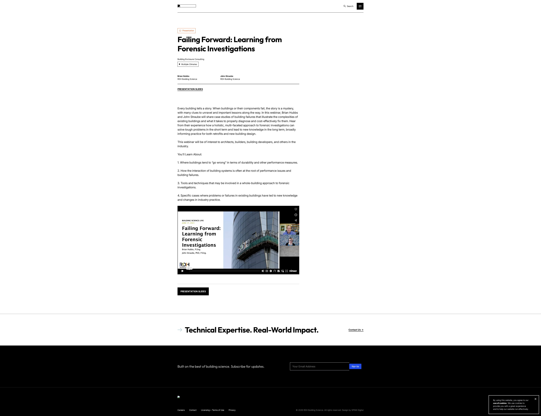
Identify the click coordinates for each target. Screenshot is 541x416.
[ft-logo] (187, 397)
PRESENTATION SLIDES (193, 291)
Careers (181, 410)
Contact (193, 410)
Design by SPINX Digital (352, 410)
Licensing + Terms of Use (212, 410)
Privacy (232, 410)
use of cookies (500, 403)
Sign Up (355, 366)
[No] (535, 399)
